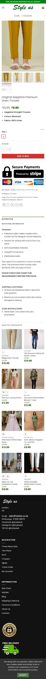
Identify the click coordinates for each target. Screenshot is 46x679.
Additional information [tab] (13, 224)
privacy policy (32, 670)
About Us (6, 609)
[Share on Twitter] (12, 205)
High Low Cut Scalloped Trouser (10, 483)
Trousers (27, 15)
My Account (7, 571)
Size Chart (6, 588)
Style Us (20, 200)
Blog (4, 596)
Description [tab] (7, 219)
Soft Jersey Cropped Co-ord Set (33, 441)
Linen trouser (11, 197)
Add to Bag (23, 156)
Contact (6, 613)
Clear (42, 129)
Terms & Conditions (11, 605)
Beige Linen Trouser (10, 358)
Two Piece (6, 550)
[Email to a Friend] (17, 205)
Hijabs (4, 563)
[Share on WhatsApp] (4, 205)
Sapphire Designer (9, 200)
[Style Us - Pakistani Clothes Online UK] (23, 7)
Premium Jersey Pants (11, 398)
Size (3, 132)
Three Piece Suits (10, 546)
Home (17, 15)
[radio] (3, 136)
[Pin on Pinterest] (21, 205)
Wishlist (5, 592)
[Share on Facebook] (8, 205)
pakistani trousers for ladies (27, 197)
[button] (3, 7)
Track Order (7, 567)
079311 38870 (19, 519)
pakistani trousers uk (26, 261)
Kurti (4, 554)
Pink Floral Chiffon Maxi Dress (11, 441)
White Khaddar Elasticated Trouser (32, 483)
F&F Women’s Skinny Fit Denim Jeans (34, 354)
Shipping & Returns (10, 600)
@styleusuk (17, 522)
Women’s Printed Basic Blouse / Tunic (34, 399)
